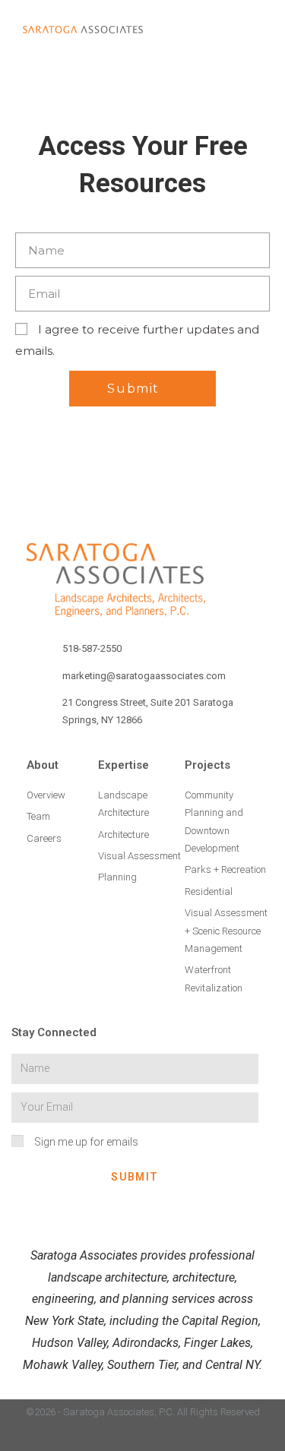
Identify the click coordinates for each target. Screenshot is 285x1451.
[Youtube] (201, 1437)
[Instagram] (113, 1437)
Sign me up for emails (86, 1142)
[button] (219, 29)
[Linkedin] (83, 1437)
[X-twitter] (172, 1437)
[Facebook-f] (142, 1437)
